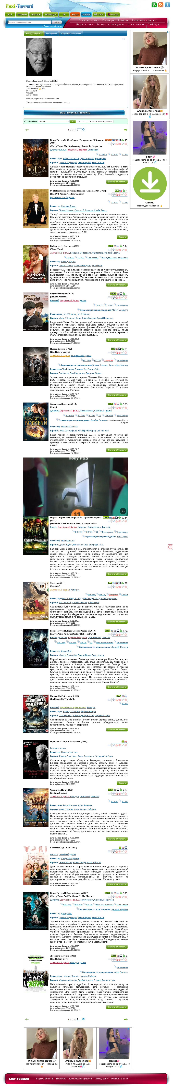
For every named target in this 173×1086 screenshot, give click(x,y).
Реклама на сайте (119, 1079)
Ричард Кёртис (68, 261)
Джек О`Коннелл (67, 318)
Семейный (93, 150)
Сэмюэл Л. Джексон (84, 210)
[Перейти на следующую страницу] (125, 130)
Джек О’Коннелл (105, 318)
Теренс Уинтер (66, 210)
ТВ (64, 14)
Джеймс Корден (85, 980)
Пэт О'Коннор (69, 314)
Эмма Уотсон (98, 162)
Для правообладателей (80, 1079)
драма (117, 253)
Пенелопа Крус (80, 545)
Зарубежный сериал (60, 355)
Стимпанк (109, 416)
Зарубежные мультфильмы (73, 707)
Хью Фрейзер (65, 715)
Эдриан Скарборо (104, 756)
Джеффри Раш (96, 545)
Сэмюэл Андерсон (68, 980)
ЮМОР (75, 14)
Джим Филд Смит (90, 598)
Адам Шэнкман (70, 805)
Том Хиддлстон (77, 373)
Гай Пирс (92, 809)
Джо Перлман (87, 158)
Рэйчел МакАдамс (82, 265)
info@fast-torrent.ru (44, 1079)
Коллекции (108, 20)
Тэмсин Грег (93, 602)
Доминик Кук (80, 369)
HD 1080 (114, 155)
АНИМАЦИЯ (51, 14)
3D (99, 416)
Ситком (124, 595)
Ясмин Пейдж (79, 862)
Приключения (86, 411)
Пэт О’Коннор (83, 314)
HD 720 (125, 155)
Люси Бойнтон (94, 862)
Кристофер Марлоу (118, 365)
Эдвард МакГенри (71, 711)
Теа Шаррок (68, 369)
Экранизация (122, 305)
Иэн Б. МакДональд (71, 598)
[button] (73, 121)
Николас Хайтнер (69, 752)
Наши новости (136, 24)
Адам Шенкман (85, 805)
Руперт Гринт (84, 162)
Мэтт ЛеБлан (65, 602)
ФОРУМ (86, 14)
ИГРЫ (100, 14)
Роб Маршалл (68, 541)
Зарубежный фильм (77, 150)
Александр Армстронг (83, 715)
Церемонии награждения (62, 197)
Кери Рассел (80, 809)
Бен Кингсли (103, 431)
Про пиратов (107, 532)
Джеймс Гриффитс (108, 598)
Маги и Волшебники (104, 642)
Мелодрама (85, 253)
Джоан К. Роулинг (119, 647)
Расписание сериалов (144, 20)
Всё (62, 113)
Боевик (53, 527)
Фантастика (97, 253)
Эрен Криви (100, 158)
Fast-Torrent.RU (23, 5)
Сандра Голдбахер (70, 858)
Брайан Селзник (99, 420)
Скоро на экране (89, 20)
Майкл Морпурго (120, 310)
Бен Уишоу (64, 373)
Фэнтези (108, 253)
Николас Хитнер (71, 976)
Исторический (77, 355)
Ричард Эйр (93, 369)
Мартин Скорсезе (69, 427)
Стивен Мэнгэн (79, 602)
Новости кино (84, 24)
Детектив (54, 411)
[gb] (116, 141)
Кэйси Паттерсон (71, 158)
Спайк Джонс (100, 210)
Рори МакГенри (88, 711)
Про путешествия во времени (115, 258)
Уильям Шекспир (100, 365)
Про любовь (93, 258)
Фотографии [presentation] (51, 33)
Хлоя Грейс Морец (87, 431)
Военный (54, 300)
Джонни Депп (65, 545)
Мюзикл (54, 854)
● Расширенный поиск (52, 26)
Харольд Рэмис (68, 206)
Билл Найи (97, 265)
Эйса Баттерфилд (68, 431)
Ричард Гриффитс (68, 756)
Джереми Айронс (94, 373)
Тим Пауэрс (122, 537)
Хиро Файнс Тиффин (86, 318)
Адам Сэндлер (66, 809)
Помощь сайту (101, 1079)
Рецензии (123, 20)
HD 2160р (103, 155)
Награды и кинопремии (110, 24)
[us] (113, 141)
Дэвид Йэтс (66, 651)
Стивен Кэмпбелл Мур (104, 980)
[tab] (34, 33)
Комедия (74, 253)
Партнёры (61, 1079)
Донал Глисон (66, 265)
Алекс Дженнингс (86, 756)
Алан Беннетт (121, 972)
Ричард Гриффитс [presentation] (34, 33)
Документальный (58, 150)
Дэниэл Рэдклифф (68, 162)
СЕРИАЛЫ (36, 14)
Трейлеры (153, 24)
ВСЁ (10, 14)
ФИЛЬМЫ (22, 14)
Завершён (108, 360)
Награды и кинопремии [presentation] (71, 33)
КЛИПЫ (114, 14)
